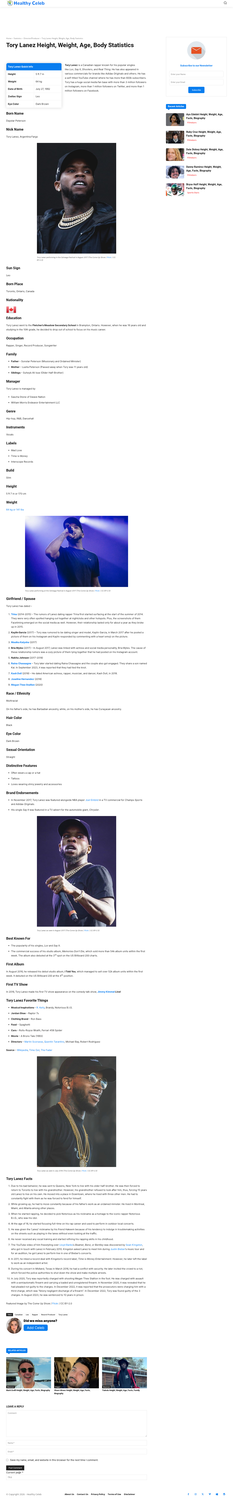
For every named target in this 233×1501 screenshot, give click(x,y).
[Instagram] (195, 1494)
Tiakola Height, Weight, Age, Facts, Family (121, 1390)
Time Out (34, 1050)
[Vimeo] (210, 1494)
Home (9, 38)
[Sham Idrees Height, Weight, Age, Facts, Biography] (76, 1372)
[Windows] (217, 1494)
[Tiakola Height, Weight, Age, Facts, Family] (124, 1372)
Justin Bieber (117, 1249)
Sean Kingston (134, 1244)
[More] (114, 55)
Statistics (18, 38)
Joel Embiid (91, 799)
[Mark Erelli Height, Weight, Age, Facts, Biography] (28, 1372)
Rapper (35, 1314)
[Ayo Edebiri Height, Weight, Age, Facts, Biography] (175, 119)
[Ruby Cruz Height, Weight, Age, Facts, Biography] (175, 137)
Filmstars (191, 122)
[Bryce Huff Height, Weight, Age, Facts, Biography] (175, 189)
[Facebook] (188, 1494)
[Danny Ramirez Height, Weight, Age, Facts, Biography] (175, 172)
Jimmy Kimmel (106, 991)
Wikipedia (22, 1050)
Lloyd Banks (66, 1244)
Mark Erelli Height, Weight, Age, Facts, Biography (28, 1390)
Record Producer (48, 1314)
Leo (27, 1314)
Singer (57, 1387)
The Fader (46, 1050)
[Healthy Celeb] (25, 3)
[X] (202, 1494)
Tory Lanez (63, 1314)
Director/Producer (32, 38)
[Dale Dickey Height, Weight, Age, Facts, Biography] (175, 154)
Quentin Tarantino (54, 1041)
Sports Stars (193, 192)
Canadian (19, 1314)
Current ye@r (14, 1472)
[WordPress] (224, 1494)
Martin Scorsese (33, 1041)
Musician (10, 1387)
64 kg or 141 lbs (15, 509)
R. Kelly (40, 1007)
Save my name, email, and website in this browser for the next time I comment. (54, 1459)
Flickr (109, 257)
